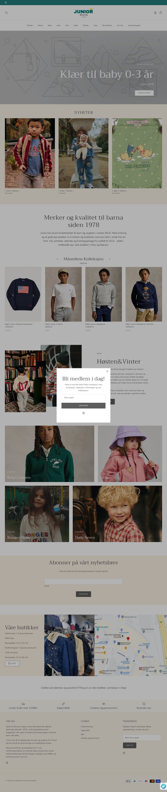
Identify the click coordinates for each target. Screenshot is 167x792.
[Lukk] (107, 371)
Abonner (83, 405)
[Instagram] (83, 413)
